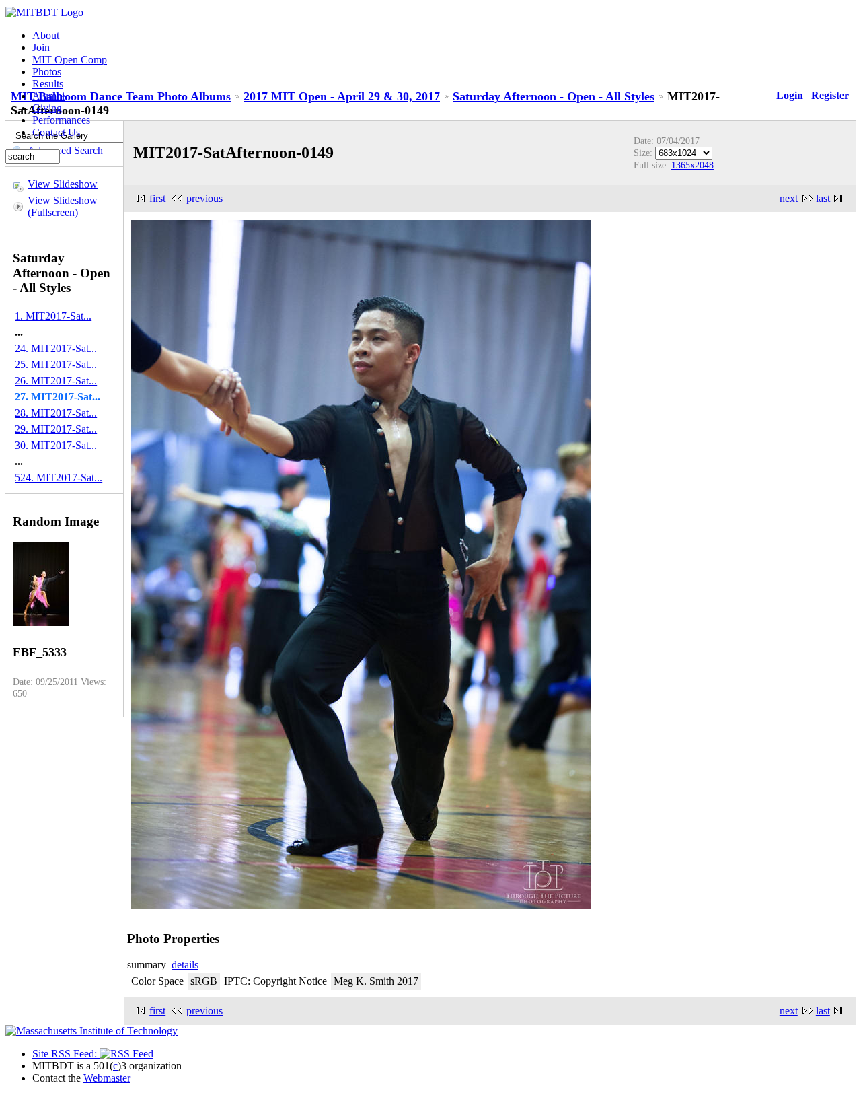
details (185, 964)
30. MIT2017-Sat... (56, 445)
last (823, 198)
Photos (46, 71)
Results (47, 84)
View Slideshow (63, 184)
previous (204, 198)
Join (41, 47)
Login (789, 95)
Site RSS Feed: (66, 1053)
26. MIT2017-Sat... (56, 380)
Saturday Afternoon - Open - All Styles (553, 96)
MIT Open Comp (69, 59)
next (789, 198)
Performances (61, 120)
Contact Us (56, 132)
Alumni (48, 96)
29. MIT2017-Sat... (56, 429)
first (157, 198)
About (45, 35)
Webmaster (106, 1078)
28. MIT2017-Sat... (56, 413)
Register (830, 95)
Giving (47, 108)
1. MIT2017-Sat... (53, 316)
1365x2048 (692, 165)
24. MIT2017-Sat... (56, 348)
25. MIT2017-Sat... (56, 364)
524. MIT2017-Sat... (58, 477)
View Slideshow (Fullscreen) (63, 206)
